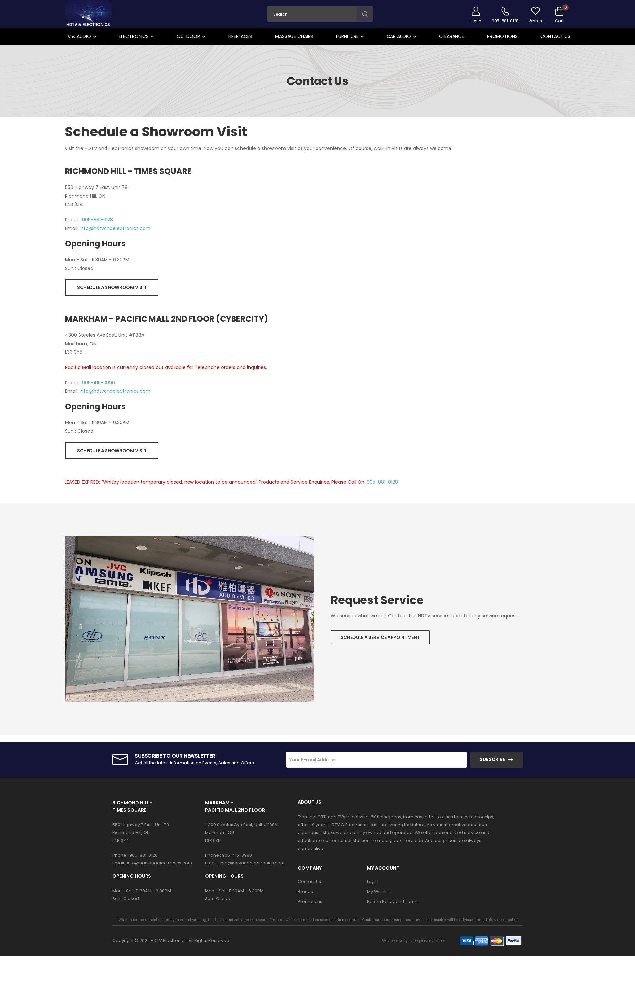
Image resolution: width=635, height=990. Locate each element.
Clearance (451, 36)
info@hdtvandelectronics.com (115, 228)
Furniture (347, 36)
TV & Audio (78, 36)
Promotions (502, 36)
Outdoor (188, 36)
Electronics (133, 36)
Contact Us (555, 36)
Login (372, 881)
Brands (305, 891)
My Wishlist (378, 891)
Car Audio (399, 36)
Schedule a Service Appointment (380, 637)
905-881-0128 (97, 219)
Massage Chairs (294, 36)
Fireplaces (240, 36)
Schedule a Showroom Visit (111, 287)
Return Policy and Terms (393, 901)
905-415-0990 (98, 382)
